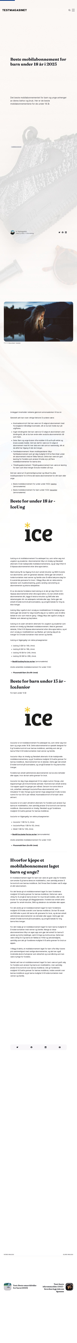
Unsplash (18, 343)
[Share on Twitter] (58, 232)
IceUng (53, 484)
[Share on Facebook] (61, 232)
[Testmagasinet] (12, 232)
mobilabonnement (16, 147)
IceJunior (53, 490)
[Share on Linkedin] (65, 232)
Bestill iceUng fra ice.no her (23, 661)
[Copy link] (60, 1047)
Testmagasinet (22, 231)
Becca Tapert (12, 343)
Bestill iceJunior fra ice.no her (24, 834)
